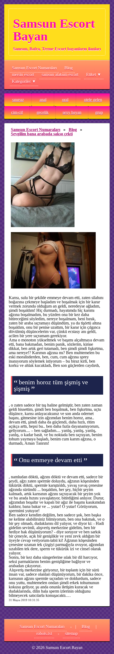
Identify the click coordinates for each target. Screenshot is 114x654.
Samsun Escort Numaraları (34, 68)
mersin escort (23, 74)
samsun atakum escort (60, 74)
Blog (68, 68)
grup (99, 112)
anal (43, 99)
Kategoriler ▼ (24, 81)
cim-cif (17, 112)
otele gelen (93, 99)
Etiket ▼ (93, 74)
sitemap (71, 633)
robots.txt (44, 633)
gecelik (43, 112)
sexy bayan (72, 112)
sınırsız (18, 99)
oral (65, 99)
